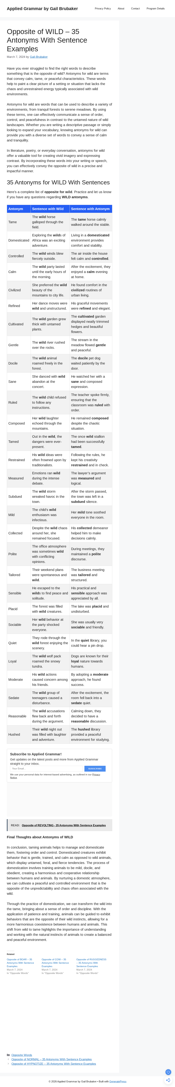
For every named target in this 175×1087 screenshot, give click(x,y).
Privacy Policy (103, 8)
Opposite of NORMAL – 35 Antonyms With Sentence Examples (51, 1059)
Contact (135, 8)
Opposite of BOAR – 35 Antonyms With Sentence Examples (20, 963)
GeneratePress (117, 1081)
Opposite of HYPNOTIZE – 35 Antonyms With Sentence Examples (53, 1063)
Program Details (156, 8)
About (121, 8)
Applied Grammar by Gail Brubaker (42, 8)
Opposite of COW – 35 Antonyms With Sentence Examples (55, 963)
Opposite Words (21, 1055)
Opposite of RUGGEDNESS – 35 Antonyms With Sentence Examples (91, 963)
